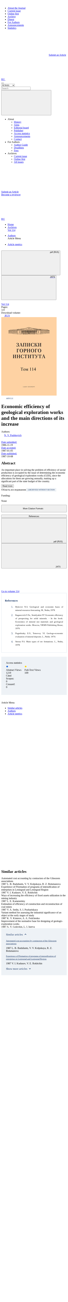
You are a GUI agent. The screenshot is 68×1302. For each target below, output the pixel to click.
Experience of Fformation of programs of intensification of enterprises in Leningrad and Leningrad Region (31, 957)
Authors (12, 235)
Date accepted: (8, 447)
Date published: (9, 453)
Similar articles (15, 708)
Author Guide (21, 144)
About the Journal (16, 8)
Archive (12, 16)
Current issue (14, 11)
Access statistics (22, 133)
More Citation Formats (33, 508)
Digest (11, 19)
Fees (16, 150)
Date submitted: (9, 442)
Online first (13, 13)
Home (11, 224)
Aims (16, 125)
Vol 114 (11, 230)
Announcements (16, 25)
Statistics (12, 28)
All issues (19, 162)
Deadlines (19, 147)
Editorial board (21, 127)
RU (3, 79)
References (34, 516)
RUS (7, 315)
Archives (12, 227)
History (17, 122)
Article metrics (15, 244)
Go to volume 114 (10, 591)
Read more (7, 486)
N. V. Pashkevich (13, 435)
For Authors (14, 22)
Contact (18, 139)
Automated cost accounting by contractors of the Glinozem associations (31, 942)
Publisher (18, 130)
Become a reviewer (11, 194)
